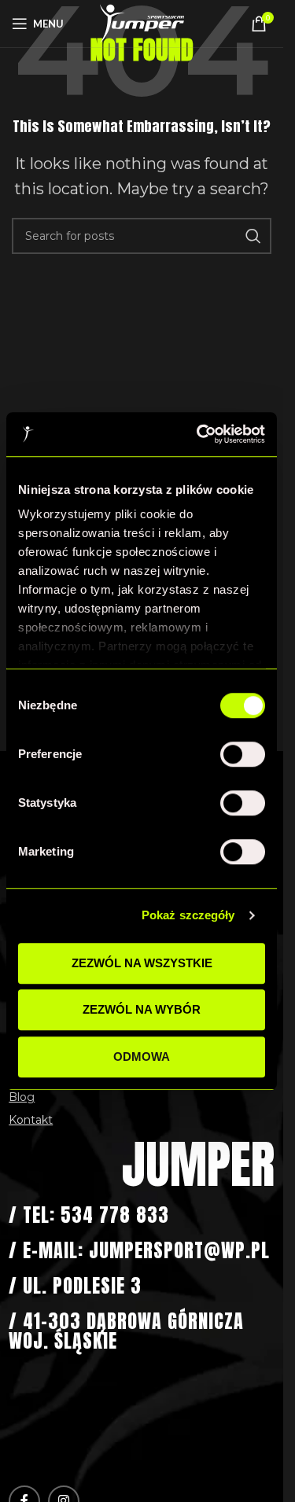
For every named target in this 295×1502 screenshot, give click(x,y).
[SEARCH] (253, 236)
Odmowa (141, 1056)
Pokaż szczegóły (188, 915)
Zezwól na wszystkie (142, 963)
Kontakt (31, 1120)
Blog (22, 1097)
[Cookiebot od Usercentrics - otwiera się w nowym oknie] (200, 434)
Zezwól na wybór (142, 1009)
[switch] (242, 754)
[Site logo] (142, 22)
